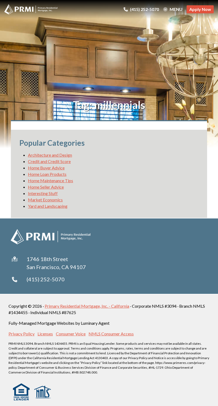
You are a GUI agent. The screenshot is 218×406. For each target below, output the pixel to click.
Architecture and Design (50, 154)
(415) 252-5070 (46, 279)
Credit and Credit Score (49, 161)
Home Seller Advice (46, 186)
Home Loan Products (47, 174)
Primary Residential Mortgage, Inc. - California (87, 305)
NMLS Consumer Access (111, 333)
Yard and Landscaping (48, 206)
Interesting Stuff (43, 193)
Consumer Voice (71, 333)
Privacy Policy (22, 333)
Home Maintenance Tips (50, 180)
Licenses (45, 333)
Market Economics (45, 199)
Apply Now (200, 9)
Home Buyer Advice (46, 167)
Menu (176, 9)
